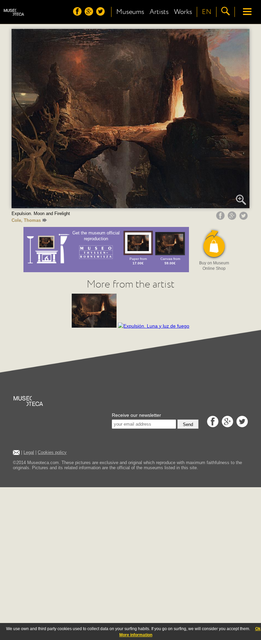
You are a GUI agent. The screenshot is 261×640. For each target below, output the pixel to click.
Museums (130, 12)
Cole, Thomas (26, 220)
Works (183, 12)
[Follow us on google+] (90, 14)
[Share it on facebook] (221, 218)
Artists (159, 12)
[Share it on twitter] (244, 218)
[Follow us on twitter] (101, 14)
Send (188, 424)
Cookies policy (52, 452)
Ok (258, 628)
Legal (28, 452)
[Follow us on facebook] (78, 14)
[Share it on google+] (233, 218)
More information (135, 635)
